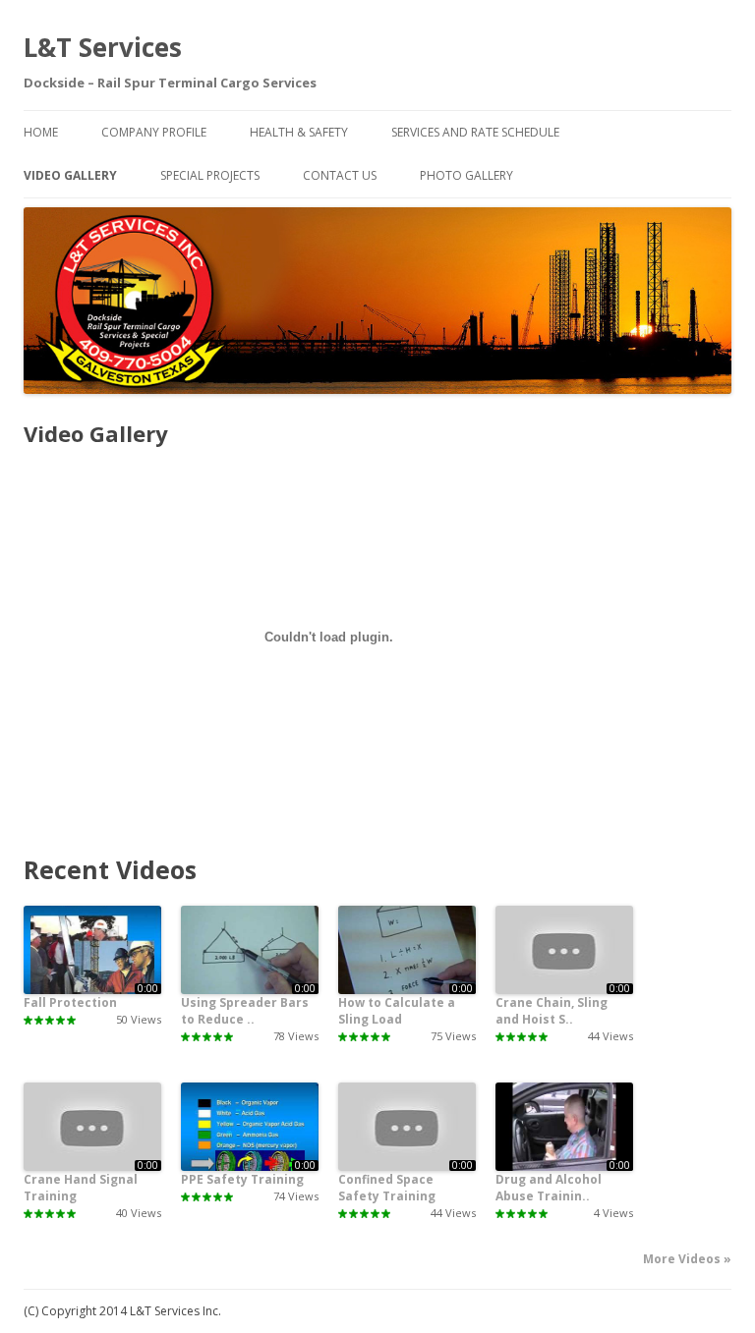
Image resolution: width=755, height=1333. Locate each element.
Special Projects (210, 175)
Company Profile (153, 132)
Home (41, 132)
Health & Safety (299, 132)
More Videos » (687, 1258)
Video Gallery (70, 175)
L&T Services (103, 47)
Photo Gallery (466, 175)
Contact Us (340, 175)
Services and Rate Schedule (475, 132)
